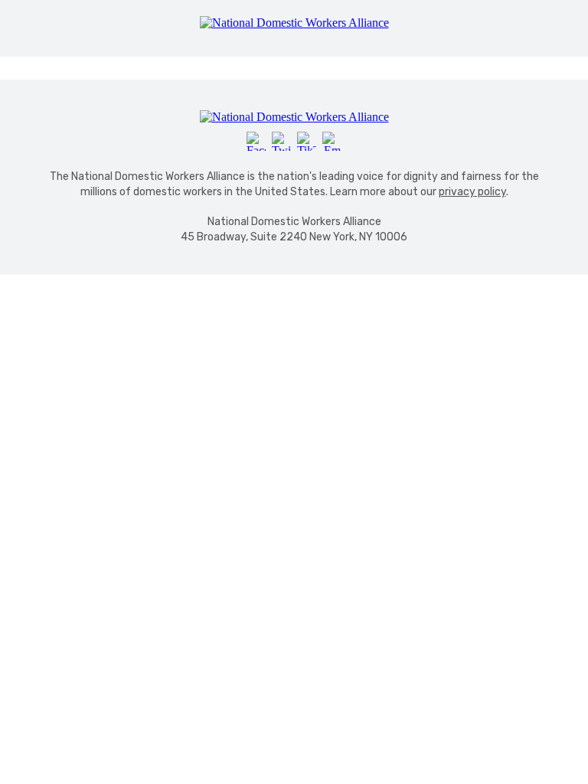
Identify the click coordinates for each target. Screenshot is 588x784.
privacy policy (472, 191)
